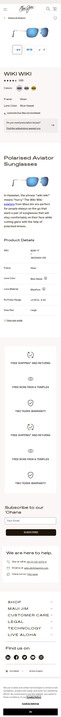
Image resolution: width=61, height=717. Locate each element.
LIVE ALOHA (22, 635)
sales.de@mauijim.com (36, 567)
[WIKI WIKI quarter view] (17, 49)
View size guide (14, 320)
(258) (21, 80)
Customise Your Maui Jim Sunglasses (23, 113)
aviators (9, 204)
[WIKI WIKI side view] (42, 49)
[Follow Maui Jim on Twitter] (24, 659)
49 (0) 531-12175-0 (37, 561)
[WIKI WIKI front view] (29, 49)
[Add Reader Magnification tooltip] (45, 278)
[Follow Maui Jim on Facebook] (16, 659)
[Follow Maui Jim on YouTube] (32, 659)
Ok (30, 711)
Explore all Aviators (16, 18)
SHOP (14, 602)
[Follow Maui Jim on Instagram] (41, 659)
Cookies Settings (30, 703)
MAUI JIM (18, 609)
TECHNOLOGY (24, 628)
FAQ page (32, 574)
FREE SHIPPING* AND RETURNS (30, 363)
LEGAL (16, 622)
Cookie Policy (34, 697)
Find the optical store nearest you (24, 128)
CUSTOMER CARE (28, 615)
